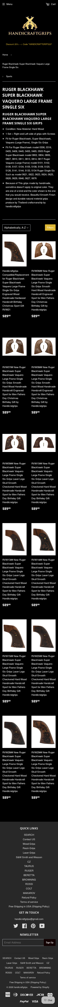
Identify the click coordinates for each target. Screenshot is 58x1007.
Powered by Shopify (40, 987)
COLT (29, 888)
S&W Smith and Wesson (29, 857)
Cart (53, 4)
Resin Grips (29, 848)
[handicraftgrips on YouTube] (42, 926)
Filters (50, 227)
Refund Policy (29, 897)
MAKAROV (29, 893)
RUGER (29, 870)
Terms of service (29, 901)
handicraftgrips (21, 987)
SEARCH (29, 834)
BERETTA (29, 875)
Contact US (29, 839)
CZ (29, 861)
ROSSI (29, 884)
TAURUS (29, 866)
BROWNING (29, 879)
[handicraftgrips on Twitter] (15, 926)
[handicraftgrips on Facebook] (24, 926)
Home (5, 54)
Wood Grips (29, 843)
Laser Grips (29, 852)
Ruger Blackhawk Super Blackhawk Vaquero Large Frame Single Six (26, 65)
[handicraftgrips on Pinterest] (33, 926)
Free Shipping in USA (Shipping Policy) (29, 906)
